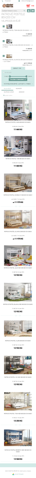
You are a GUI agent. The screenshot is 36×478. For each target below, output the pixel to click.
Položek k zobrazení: (18, 79)
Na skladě (8, 72)
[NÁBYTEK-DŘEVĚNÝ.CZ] (7, 5)
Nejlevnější (7, 88)
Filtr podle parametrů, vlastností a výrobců (17, 84)
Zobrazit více (17, 68)
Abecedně (21, 92)
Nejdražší (19, 88)
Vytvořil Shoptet (18, 474)
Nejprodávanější (9, 92)
